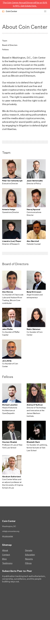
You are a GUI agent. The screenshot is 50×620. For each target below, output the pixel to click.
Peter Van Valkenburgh (12, 180)
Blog (4, 559)
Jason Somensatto (35, 180)
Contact (6, 554)
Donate (28, 550)
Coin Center (11, 11)
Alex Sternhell (33, 241)
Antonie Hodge (8, 209)
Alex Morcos (7, 292)
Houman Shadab (9, 442)
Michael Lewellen (9, 405)
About (5, 550)
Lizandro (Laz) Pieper (11, 241)
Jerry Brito (6, 361)
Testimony (7, 563)
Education (30, 554)
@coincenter (7, 536)
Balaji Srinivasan (34, 292)
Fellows (5, 49)
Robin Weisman (33, 329)
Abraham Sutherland (11, 476)
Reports (29, 559)
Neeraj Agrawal (33, 209)
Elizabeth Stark (33, 442)
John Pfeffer (7, 329)
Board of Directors (9, 45)
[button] (45, 11)
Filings (28, 563)
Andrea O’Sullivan (35, 405)
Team (4, 40)
